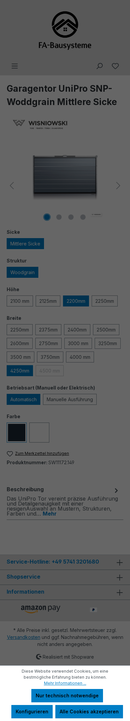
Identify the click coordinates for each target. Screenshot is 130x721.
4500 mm (49, 371)
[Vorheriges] (12, 185)
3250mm (107, 343)
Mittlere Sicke (25, 243)
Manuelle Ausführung (70, 399)
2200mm (76, 301)
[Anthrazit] (17, 433)
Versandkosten (23, 637)
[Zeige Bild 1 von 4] (47, 217)
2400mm (77, 329)
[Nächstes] (118, 185)
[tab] (63, 501)
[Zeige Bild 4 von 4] (83, 217)
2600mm (19, 343)
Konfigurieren (32, 711)
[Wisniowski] (65, 124)
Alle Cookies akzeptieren (89, 711)
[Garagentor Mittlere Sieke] (65, 185)
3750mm (50, 357)
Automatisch (23, 399)
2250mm (104, 301)
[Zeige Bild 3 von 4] (71, 217)
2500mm (106, 329)
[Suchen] (99, 66)
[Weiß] (39, 433)
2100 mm (19, 301)
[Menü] (15, 66)
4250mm (19, 371)
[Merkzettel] (115, 66)
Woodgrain (22, 272)
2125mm (48, 301)
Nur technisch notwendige (67, 695)
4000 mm (80, 357)
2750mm (48, 343)
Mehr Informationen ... (65, 683)
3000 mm (78, 343)
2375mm (48, 329)
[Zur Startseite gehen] (65, 31)
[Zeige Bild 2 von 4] (59, 217)
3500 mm (20, 357)
